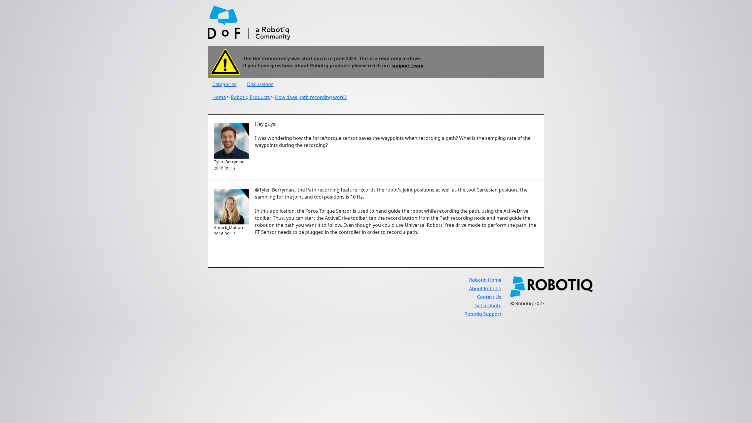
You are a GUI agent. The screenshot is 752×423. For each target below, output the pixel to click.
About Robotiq (485, 288)
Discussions (260, 84)
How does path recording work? (311, 97)
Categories (224, 84)
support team (408, 65)
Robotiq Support (482, 314)
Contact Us (489, 297)
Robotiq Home (485, 280)
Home (219, 97)
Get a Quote (487, 305)
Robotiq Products (250, 97)
